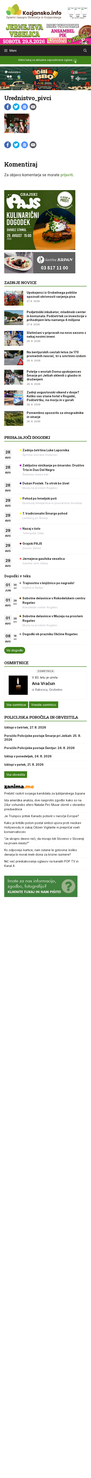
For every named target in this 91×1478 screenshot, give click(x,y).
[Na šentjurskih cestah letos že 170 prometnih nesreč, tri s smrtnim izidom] (13, 357)
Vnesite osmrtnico (43, 705)
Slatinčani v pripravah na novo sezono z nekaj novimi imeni (56, 334)
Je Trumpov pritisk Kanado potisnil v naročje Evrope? (41, 816)
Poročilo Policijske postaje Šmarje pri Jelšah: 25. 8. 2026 (42, 737)
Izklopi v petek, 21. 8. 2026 (24, 764)
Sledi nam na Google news (24, 106)
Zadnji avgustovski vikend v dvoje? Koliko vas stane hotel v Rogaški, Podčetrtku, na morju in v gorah (53, 396)
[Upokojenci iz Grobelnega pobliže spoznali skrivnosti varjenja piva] (13, 298)
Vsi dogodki (14, 650)
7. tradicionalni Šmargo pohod (44, 513)
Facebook (7, 106)
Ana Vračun (43, 683)
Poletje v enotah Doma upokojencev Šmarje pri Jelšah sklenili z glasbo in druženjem (54, 375)
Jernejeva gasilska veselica (43, 558)
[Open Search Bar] (85, 50)
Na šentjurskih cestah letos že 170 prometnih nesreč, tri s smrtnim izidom (56, 354)
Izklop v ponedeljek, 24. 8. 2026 (28, 756)
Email (33, 106)
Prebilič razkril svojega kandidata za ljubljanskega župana (44, 793)
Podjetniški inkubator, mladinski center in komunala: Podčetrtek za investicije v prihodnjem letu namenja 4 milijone (57, 315)
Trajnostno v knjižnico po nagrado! (48, 583)
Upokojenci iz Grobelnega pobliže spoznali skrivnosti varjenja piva (52, 294)
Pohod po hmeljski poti (39, 498)
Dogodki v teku (17, 576)
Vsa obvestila (15, 774)
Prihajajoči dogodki (27, 437)
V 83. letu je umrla (45, 677)
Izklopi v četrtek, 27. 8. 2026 (25, 727)
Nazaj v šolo (31, 528)
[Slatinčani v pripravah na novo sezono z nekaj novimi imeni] (13, 338)
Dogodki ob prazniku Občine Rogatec (50, 634)
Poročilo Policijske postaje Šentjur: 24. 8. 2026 (39, 748)
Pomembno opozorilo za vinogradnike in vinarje (55, 414)
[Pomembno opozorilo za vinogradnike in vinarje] (13, 418)
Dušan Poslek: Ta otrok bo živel (45, 483)
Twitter (16, 106)
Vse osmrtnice (16, 705)
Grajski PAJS (32, 543)
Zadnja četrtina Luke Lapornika (45, 450)
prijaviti (67, 175)
